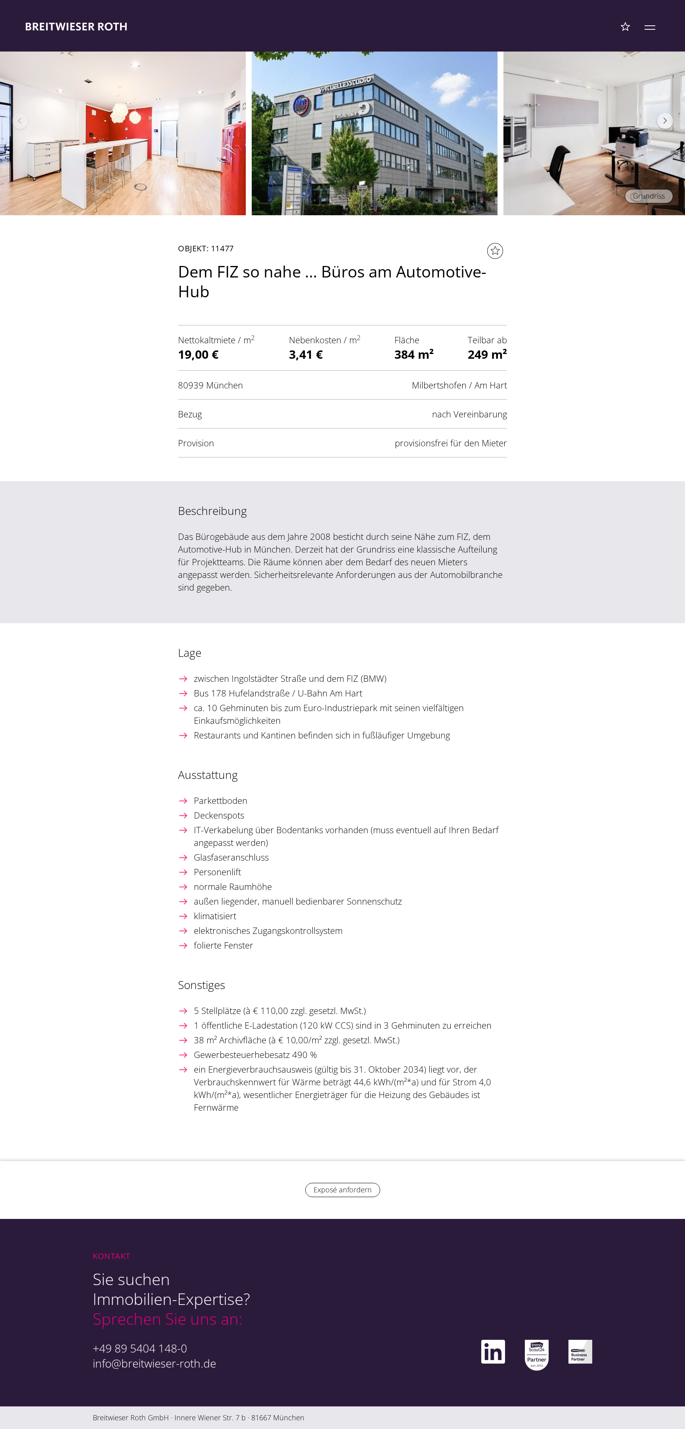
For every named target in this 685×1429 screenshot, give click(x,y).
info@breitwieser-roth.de (154, 1363)
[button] (665, 121)
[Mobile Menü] (650, 26)
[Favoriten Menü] (625, 26)
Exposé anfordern (343, 1189)
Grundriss (649, 196)
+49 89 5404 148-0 (140, 1348)
